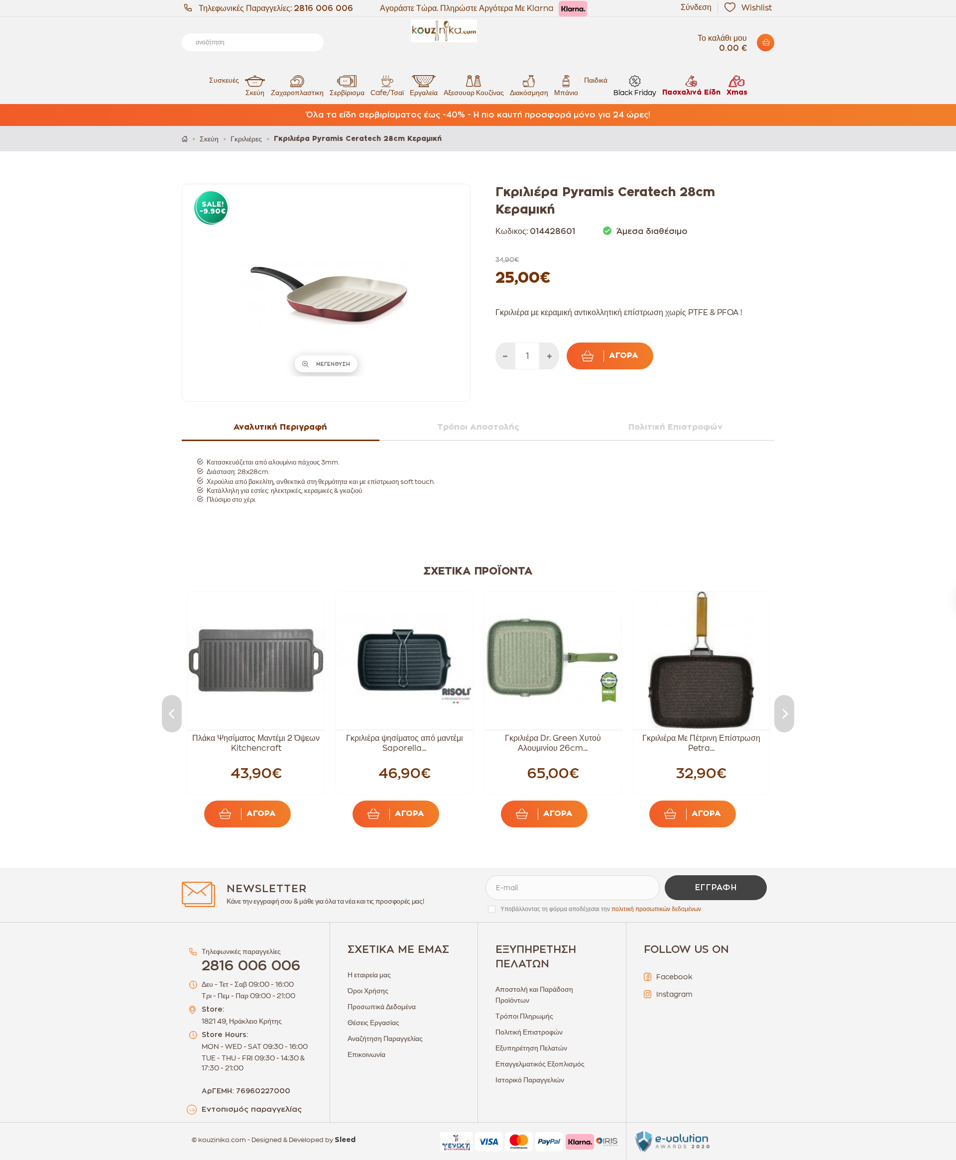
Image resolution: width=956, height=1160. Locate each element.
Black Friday (634, 92)
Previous (172, 713)
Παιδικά (595, 80)
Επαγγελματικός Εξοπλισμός (540, 1063)
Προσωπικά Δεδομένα (382, 1006)
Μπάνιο (566, 92)
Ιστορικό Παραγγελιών (529, 1079)
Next (784, 713)
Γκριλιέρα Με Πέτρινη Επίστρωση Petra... (701, 743)
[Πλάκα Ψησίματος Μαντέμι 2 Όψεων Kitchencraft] (256, 660)
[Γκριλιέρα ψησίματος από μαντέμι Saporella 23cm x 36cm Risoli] (404, 660)
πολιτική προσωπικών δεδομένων (656, 909)
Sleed (345, 1140)
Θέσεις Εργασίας (373, 1022)
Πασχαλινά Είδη (691, 92)
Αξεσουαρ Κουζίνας (474, 92)
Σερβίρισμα (347, 92)
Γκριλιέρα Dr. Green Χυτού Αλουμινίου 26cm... (553, 743)
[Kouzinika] (478, 30)
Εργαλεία (424, 92)
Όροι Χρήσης (368, 990)
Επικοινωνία (366, 1054)
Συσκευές (224, 80)
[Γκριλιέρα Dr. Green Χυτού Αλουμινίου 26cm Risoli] (552, 660)
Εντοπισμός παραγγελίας (252, 1109)
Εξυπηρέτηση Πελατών (531, 1047)
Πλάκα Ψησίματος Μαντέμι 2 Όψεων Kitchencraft (256, 743)
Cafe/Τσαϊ (387, 92)
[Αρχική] (185, 138)
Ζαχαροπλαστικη (297, 92)
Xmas (736, 92)
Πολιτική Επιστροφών (529, 1032)
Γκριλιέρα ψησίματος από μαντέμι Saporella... (404, 743)
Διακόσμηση (529, 92)
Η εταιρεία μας (369, 974)
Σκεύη (254, 92)
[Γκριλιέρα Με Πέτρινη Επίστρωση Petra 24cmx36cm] (701, 660)
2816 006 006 (323, 8)
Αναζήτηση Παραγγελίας (385, 1038)
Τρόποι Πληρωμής (524, 1016)
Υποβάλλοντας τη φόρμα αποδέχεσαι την (600, 909)
